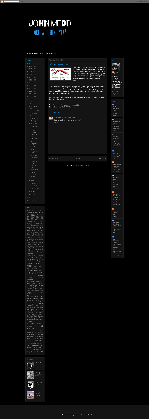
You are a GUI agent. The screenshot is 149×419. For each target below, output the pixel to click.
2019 (31, 83)
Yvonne (35, 347)
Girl (36, 257)
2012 (31, 195)
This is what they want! (38, 374)
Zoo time (38, 362)
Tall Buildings (34, 137)
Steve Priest (39, 319)
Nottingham (32, 296)
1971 (28, 216)
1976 (32, 218)
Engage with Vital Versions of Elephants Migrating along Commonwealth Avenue (117, 248)
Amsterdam (39, 223)
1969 (37, 214)
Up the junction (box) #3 (38, 393)
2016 (31, 91)
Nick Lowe (38, 289)
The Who (30, 338)
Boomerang (57, 107)
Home (78, 159)
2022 (31, 74)
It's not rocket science (34, 132)
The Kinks (35, 331)
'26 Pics (29, 212)
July (32, 121)
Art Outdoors (116, 240)
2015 (31, 94)
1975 (28, 218)
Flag (28, 250)
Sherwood (30, 316)
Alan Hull (34, 221)
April (32, 183)
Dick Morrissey (31, 246)
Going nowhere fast (34, 151)
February (34, 188)
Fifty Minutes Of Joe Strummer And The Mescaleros (116, 184)
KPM (28, 272)
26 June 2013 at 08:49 (68, 117)
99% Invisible (39, 220)
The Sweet (39, 337)
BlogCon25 (30, 232)
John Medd (38, 270)
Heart (33, 259)
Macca (40, 280)
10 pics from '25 (38, 212)
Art (28, 225)
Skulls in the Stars (116, 107)
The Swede (57, 117)
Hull (41, 259)
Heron (38, 259)
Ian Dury (37, 261)
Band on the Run (32, 227)
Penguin (35, 298)
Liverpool (30, 278)
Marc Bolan (31, 283)
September (34, 114)
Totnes (41, 338)
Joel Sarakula (32, 268)
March (33, 186)
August (33, 118)
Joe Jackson (38, 266)
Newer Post (53, 159)
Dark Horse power (34, 127)
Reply (56, 122)
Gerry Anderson (37, 256)
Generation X (31, 252)
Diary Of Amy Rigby (116, 154)
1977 (37, 218)
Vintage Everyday (116, 137)
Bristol (29, 236)
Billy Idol (40, 230)
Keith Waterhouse (33, 274)
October (34, 111)
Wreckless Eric (37, 345)
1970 (41, 214)
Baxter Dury (31, 230)
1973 (37, 216)
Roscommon (39, 312)
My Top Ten (117, 164)
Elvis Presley (39, 248)
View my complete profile (115, 93)
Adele (29, 221)
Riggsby (32, 307)
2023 (31, 71)
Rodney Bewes (35, 311)
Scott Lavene (31, 314)
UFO (28, 340)
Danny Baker (31, 241)
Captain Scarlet (35, 237)
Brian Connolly (38, 234)
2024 (31, 69)
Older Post (102, 159)
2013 (31, 99)
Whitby (69, 107)
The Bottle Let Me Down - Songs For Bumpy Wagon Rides (117, 201)
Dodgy (29, 248)
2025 (31, 66)
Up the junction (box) (37, 340)
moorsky (80, 415)
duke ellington (36, 349)
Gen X (40, 250)
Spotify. (114, 89)
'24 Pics (34, 211)
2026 (31, 63)
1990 (32, 220)
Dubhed (115, 211)
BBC (32, 225)
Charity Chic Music (116, 195)
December (34, 102)
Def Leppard (38, 244)
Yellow (29, 347)
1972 (33, 216)
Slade (36, 316)
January (34, 191)
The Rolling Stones (35, 334)
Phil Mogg (38, 302)
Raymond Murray (32, 305)
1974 (41, 216)
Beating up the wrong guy (34, 164)
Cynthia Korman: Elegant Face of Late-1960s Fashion (117, 143)
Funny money (33, 173)
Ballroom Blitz (38, 225)
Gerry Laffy (30, 257)
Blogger (93, 415)
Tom (36, 338)
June (33, 123)
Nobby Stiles (39, 290)
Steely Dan (34, 318)
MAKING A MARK (116, 122)
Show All (120, 255)
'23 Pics (29, 211)
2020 (31, 80)
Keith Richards (37, 272)
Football (34, 250)
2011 (31, 198)
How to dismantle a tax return (34, 143)
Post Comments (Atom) (82, 165)
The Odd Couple (38, 332)
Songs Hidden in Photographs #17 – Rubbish (117, 229)
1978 (41, 218)
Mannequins (39, 281)
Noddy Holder (32, 292)
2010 (31, 200)
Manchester (31, 281)
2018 (31, 85)
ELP (33, 248)
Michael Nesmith (32, 285)
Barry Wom (38, 229)
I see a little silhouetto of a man (34, 157)
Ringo (37, 307)
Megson (40, 283)
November (34, 106)
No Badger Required (116, 223)
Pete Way (37, 300)
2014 (31, 96)
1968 (32, 214)
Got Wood (34, 177)
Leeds (40, 276)
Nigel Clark (30, 290)
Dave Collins (39, 241)
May (32, 180)
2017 (31, 88)
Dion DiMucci (39, 246)
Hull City (30, 261)
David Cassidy (32, 242)
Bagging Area (116, 178)
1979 (28, 220)
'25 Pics (40, 211)
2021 (31, 77)
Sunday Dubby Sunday (115, 214)
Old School (34, 169)
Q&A (41, 304)
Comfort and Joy (38, 239)
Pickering (30, 304)
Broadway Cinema (37, 236)
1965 (28, 214)
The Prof (64, 107)
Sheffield (40, 314)
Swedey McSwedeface (32, 322)
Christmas (30, 239)
